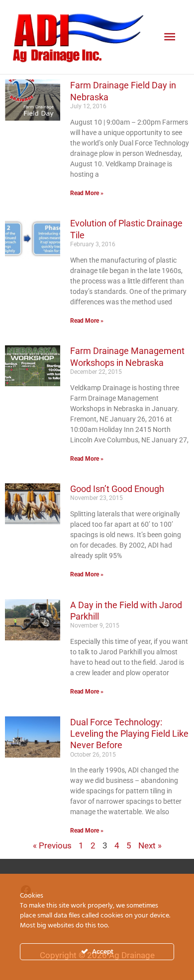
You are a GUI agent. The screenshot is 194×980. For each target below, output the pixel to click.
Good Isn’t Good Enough (117, 489)
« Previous (52, 845)
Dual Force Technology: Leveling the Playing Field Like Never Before (129, 734)
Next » (150, 845)
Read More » (86, 193)
